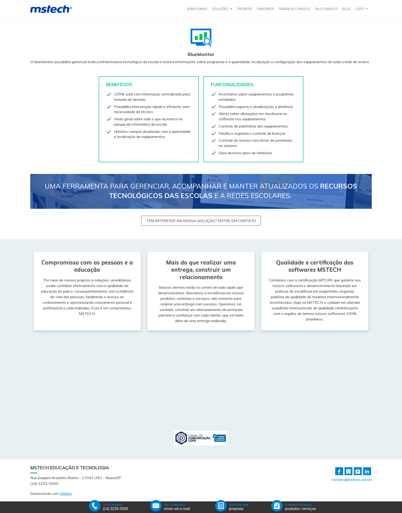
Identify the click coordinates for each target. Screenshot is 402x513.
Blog (346, 9)
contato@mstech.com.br (351, 479)
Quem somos (197, 9)
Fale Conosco (326, 9)
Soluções (220, 9)
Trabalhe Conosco (294, 9)
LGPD (359, 9)
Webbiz (66, 494)
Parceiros (265, 9)
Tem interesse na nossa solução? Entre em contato (201, 220)
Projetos (245, 9)
